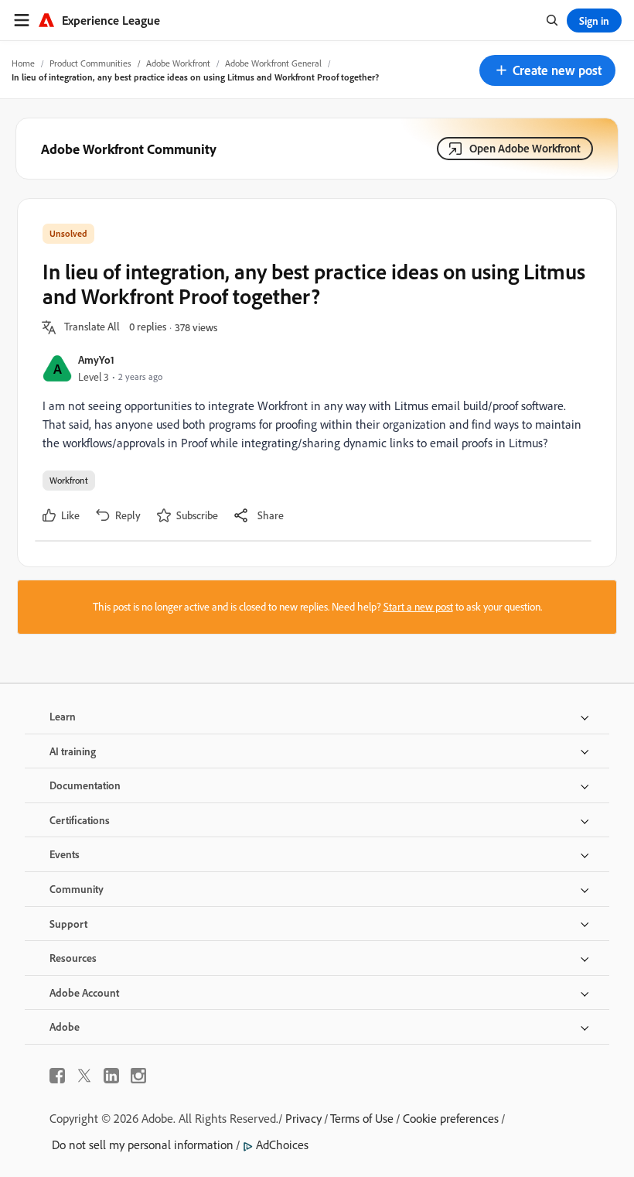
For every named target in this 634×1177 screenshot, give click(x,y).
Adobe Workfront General (273, 63)
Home (23, 63)
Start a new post (418, 607)
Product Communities (90, 63)
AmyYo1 (96, 359)
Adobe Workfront (178, 63)
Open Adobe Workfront (525, 148)
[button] (547, 70)
